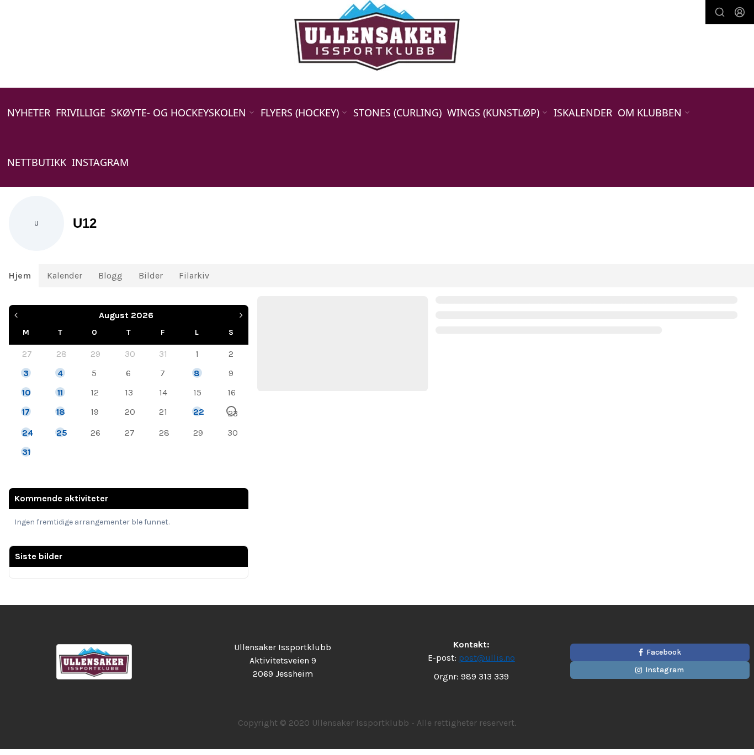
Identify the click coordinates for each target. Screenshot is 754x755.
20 (129, 411)
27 (26, 353)
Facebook (663, 652)
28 (60, 353)
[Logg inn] (740, 12)
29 (95, 353)
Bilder (151, 275)
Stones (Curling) (397, 112)
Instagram (100, 162)
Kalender (64, 275)
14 (163, 392)
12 (95, 392)
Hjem (19, 275)
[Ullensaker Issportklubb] (377, 35)
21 (163, 411)
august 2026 (126, 315)
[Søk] (720, 12)
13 (129, 392)
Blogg (110, 275)
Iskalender (583, 112)
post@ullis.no (487, 657)
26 (95, 432)
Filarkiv (194, 275)
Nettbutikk (36, 162)
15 (197, 392)
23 (232, 412)
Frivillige (80, 112)
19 (95, 411)
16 (231, 392)
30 (129, 353)
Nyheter (28, 112)
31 (163, 353)
